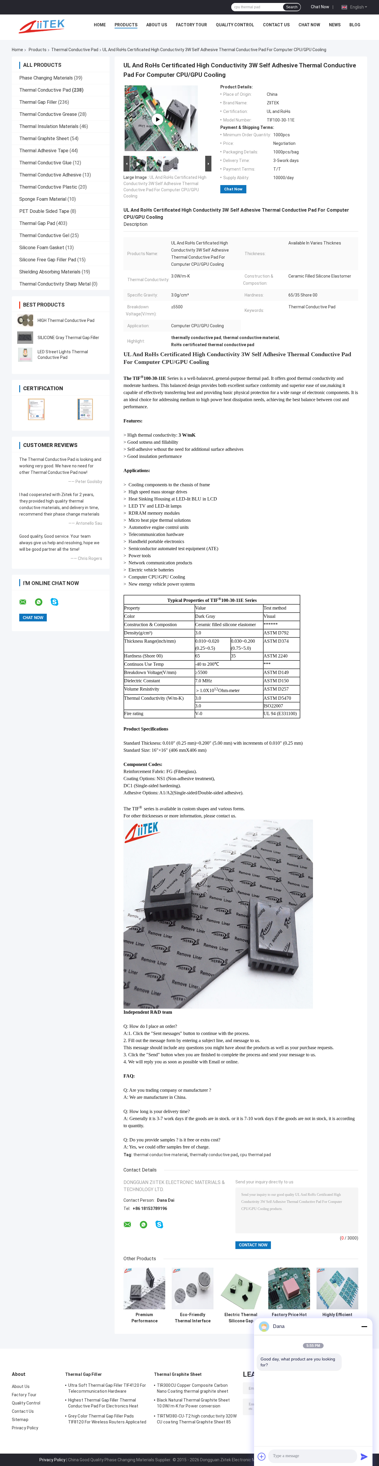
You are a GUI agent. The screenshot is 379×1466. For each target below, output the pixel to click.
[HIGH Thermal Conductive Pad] (25, 320)
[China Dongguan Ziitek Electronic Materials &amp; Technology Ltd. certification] (36, 409)
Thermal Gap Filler (38, 102)
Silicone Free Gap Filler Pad (47, 260)
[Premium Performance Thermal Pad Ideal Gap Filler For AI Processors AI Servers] (144, 1288)
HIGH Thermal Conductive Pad (66, 320)
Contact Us (276, 24)
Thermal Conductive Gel (44, 235)
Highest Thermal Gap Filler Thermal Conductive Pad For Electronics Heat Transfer (103, 1404)
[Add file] (262, 1456)
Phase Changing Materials (46, 78)
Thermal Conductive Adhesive (50, 175)
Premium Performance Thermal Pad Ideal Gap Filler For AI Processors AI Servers (144, 1318)
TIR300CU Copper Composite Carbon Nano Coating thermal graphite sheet (193, 1388)
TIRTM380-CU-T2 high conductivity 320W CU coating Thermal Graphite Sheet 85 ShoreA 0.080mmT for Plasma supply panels (197, 1420)
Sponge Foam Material (42, 199)
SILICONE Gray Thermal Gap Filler (68, 337)
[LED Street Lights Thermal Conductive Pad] (25, 355)
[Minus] (364, 1326)
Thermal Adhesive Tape (43, 150)
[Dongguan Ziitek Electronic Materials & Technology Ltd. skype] (58, 602)
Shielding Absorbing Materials (50, 272)
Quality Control (235, 24)
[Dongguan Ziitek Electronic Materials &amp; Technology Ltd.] (42, 26)
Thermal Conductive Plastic (48, 187)
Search (292, 7)
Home (100, 24)
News (335, 24)
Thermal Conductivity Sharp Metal (55, 284)
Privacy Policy (25, 1427)
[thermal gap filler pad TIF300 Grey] (157, 119)
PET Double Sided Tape (44, 211)
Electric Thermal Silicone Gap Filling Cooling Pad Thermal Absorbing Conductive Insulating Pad (240, 1318)
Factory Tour (191, 24)
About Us (156, 24)
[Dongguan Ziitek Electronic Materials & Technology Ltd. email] (26, 602)
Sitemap (20, 1419)
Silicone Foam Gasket (41, 247)
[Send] (364, 1456)
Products (126, 24)
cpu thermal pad (255, 1154)
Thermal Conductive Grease (48, 114)
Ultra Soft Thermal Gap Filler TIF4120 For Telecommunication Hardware (107, 1388)
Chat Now (320, 6)
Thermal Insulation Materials (48, 126)
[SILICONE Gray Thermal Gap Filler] (25, 338)
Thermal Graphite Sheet (44, 138)
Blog (354, 24)
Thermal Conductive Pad (74, 49)
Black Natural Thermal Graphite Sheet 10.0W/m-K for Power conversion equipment (193, 1404)
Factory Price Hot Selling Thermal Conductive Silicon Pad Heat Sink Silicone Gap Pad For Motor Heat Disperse (289, 1318)
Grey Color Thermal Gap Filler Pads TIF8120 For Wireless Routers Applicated (107, 1419)
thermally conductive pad (214, 1154)
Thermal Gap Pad (37, 223)
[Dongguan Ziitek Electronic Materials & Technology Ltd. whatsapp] (42, 602)
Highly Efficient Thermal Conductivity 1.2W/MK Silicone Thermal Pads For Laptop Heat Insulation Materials (337, 1318)
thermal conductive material (160, 1154)
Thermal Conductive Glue (45, 163)
